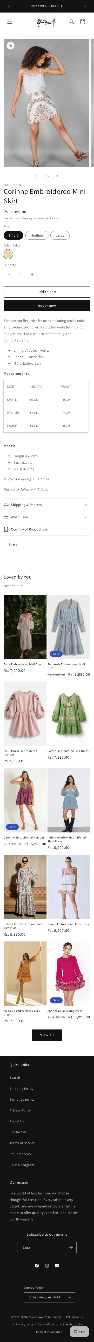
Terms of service (48, 1324)
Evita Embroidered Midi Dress (23, 664)
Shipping (27, 218)
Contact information (49, 1332)
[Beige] (8, 254)
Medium (36, 235)
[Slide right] (57, 176)
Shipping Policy (22, 1088)
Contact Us (18, 1132)
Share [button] (12, 544)
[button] (9, 21)
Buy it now (47, 305)
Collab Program (22, 1165)
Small (13, 235)
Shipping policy (73, 1324)
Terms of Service (22, 1143)
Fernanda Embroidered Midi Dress (66, 666)
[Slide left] (36, 176)
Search (15, 1077)
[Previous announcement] (9, 6)
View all (47, 1035)
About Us (17, 1121)
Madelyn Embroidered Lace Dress (22, 1012)
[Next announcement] (85, 6)
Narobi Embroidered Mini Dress (68, 924)
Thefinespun (28, 1317)
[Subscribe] (71, 1247)
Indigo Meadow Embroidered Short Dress (66, 839)
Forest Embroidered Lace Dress (67, 751)
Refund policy (20, 1154)
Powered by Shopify (49, 1317)
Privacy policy (25, 1324)
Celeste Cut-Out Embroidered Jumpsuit (23, 926)
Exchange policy (22, 1099)
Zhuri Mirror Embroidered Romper (20, 752)
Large (60, 235)
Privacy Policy (20, 1110)
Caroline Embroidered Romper (24, 837)
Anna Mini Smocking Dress (64, 1011)
